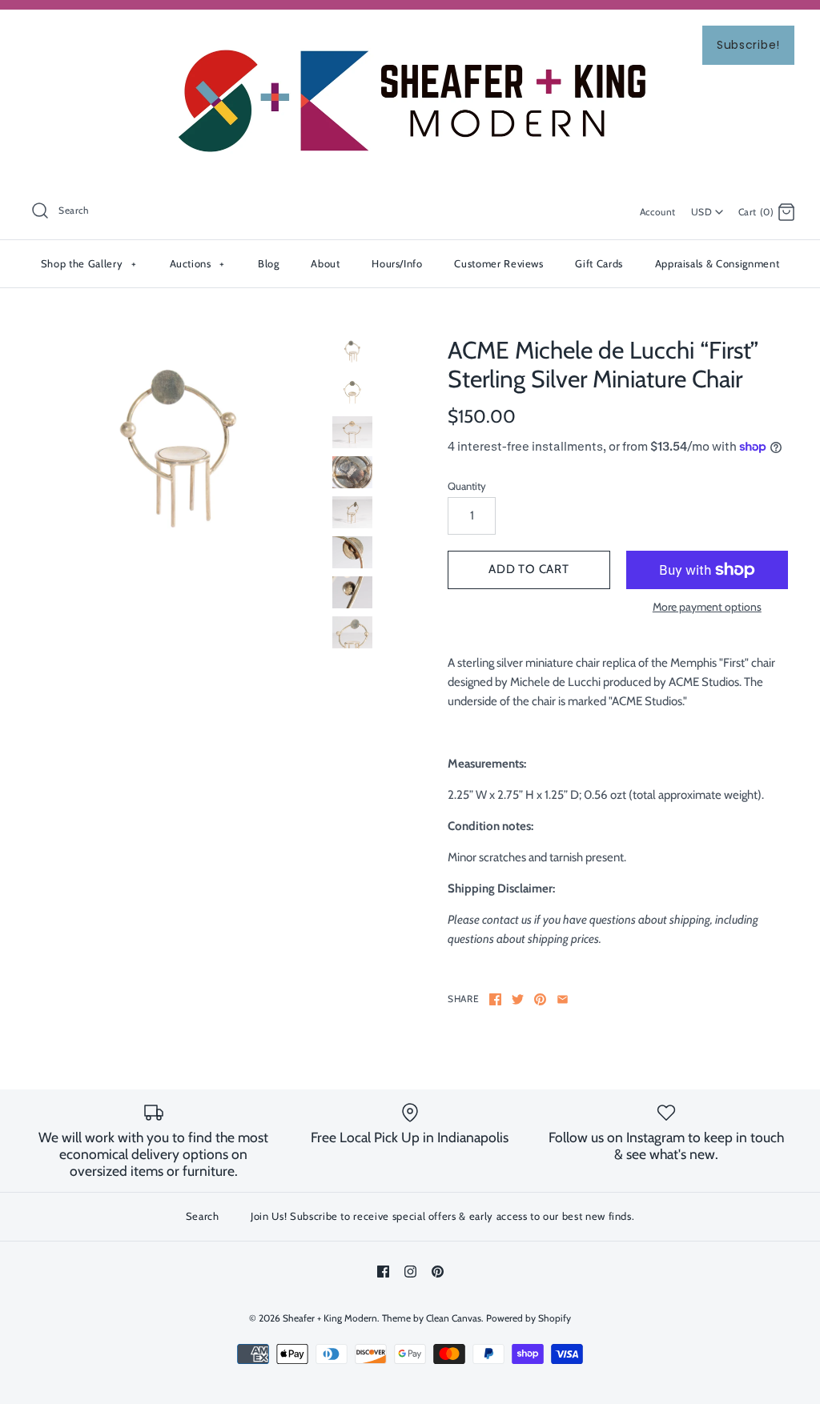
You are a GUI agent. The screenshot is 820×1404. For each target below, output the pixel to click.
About (325, 263)
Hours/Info (397, 263)
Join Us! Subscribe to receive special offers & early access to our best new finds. (442, 1215)
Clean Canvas (453, 1318)
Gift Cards (599, 263)
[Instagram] (410, 1272)
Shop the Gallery (88, 263)
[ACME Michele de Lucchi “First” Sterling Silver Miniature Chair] (178, 453)
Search (202, 1215)
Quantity (467, 485)
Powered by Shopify (528, 1318)
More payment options (707, 607)
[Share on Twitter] (518, 999)
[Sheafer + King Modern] (410, 35)
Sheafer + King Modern (330, 1318)
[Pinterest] (438, 1272)
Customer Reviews (498, 263)
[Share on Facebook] (495, 999)
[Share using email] (563, 999)
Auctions (197, 263)
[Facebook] (383, 1272)
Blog (268, 263)
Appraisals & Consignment (717, 263)
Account (658, 212)
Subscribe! (748, 45)
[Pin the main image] (540, 999)
